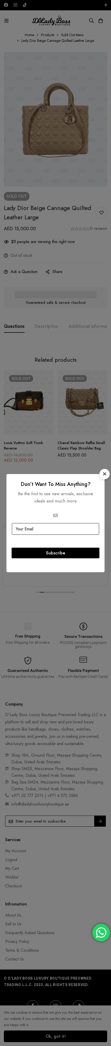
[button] (104, 474)
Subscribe (55, 553)
